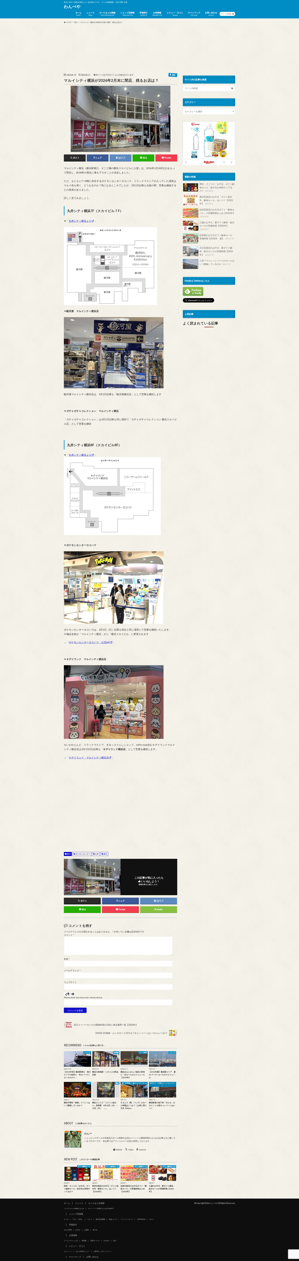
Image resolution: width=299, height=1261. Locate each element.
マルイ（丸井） (77, 1219)
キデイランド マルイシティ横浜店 (89, 757)
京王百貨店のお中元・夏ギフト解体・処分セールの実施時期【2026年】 (216, 251)
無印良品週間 (100, 1219)
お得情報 (157, 13)
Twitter (131, 1150)
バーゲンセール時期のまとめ (74, 1208)
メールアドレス (72, 970)
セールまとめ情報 (107, 13)
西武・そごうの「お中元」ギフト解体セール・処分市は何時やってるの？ (216, 187)
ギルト (151, 1219)
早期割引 (144, 13)
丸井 (97, 854)
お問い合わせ (211, 13)
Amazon (106, 1240)
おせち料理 (68, 1230)
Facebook (142, 1150)
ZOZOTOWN (141, 1219)
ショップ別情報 (127, 13)
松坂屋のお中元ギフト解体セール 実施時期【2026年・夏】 (216, 237)
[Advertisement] (149, 48)
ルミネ (66, 1219)
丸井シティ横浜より (80, 220)
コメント (69, 935)
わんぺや (72, 6)
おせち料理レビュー (83, 1251)
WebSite (119, 1150)
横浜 (69, 854)
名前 (67, 959)
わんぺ (88, 1133)
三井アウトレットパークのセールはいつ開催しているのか (216, 262)
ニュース (90, 13)
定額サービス (95, 1240)
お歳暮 (86, 1230)
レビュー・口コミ (175, 13)
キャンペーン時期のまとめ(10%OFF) (101, 1208)
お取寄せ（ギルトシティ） (102, 1251)
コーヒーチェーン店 (71, 1240)
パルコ (89, 1219)
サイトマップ (194, 13)
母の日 (95, 1230)
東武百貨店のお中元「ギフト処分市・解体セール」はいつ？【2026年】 (216, 200)
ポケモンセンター (82, 854)
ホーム (79, 13)
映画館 (84, 1240)
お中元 (78, 1230)
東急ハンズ (113, 1219)
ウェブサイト (70, 982)
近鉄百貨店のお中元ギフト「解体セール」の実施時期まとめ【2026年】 (217, 212)
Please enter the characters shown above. (83, 997)
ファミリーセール (127, 1219)
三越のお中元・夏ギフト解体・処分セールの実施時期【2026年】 (216, 225)
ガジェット (68, 1251)
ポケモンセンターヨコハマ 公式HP (89, 642)
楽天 (114, 1240)
